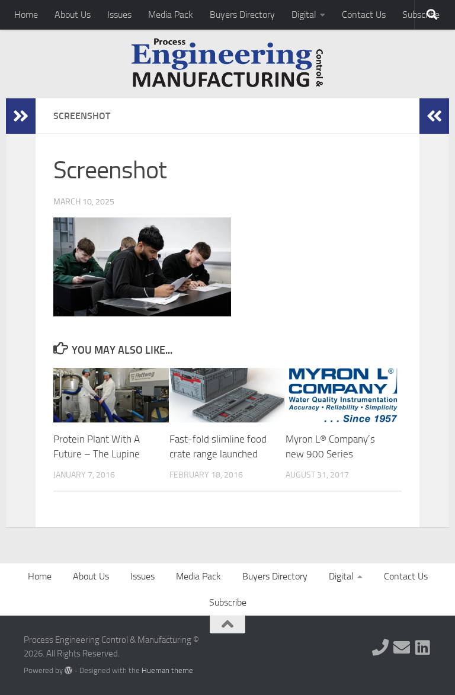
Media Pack (170, 14)
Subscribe (227, 602)
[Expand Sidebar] (21, 116)
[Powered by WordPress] (68, 670)
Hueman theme (167, 670)
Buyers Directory (242, 14)
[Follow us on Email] (401, 647)
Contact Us (364, 14)
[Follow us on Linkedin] (423, 647)
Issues (119, 14)
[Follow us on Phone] (380, 647)
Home (26, 14)
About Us (73, 14)
